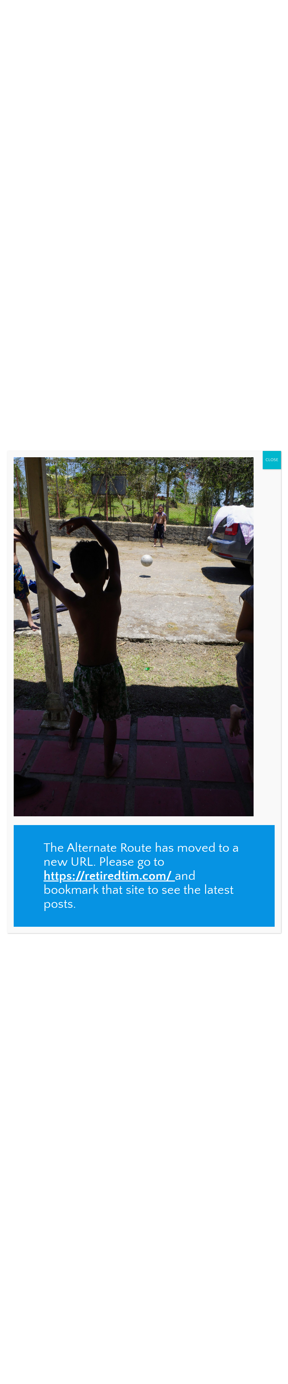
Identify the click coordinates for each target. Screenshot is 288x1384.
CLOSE (272, 460)
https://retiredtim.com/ (108, 876)
